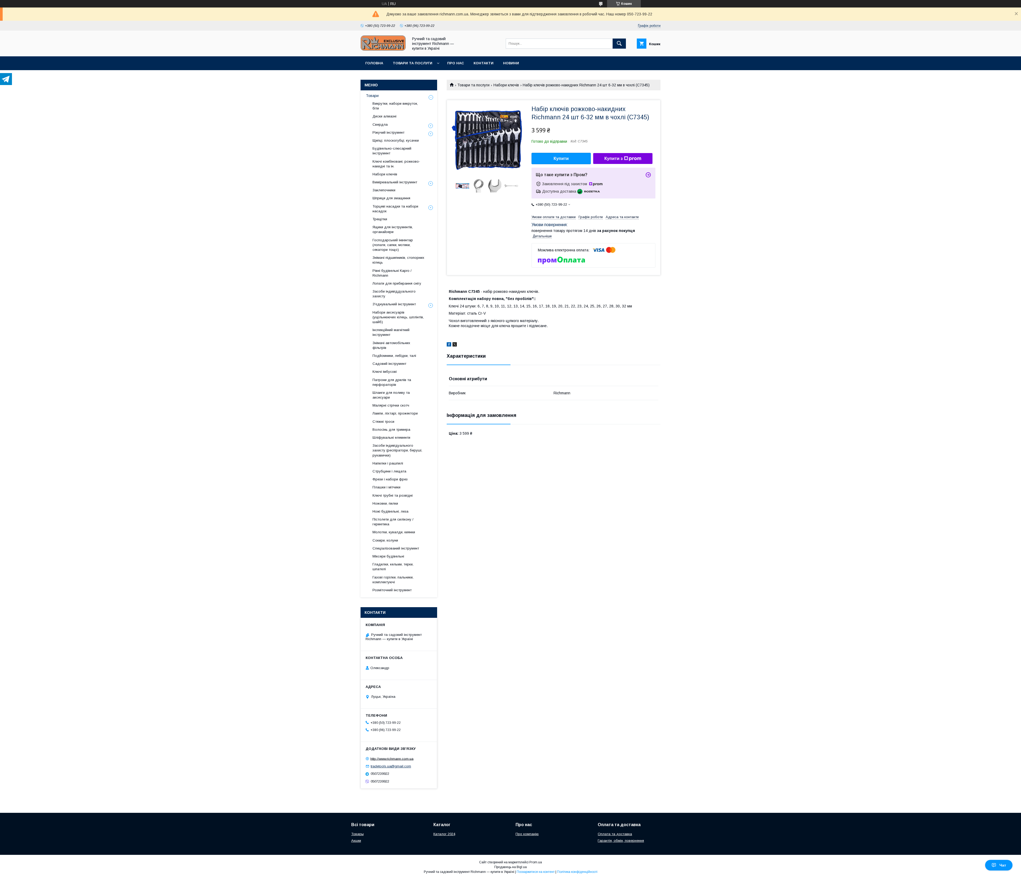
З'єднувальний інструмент (394, 304)
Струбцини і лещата (389, 471)
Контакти (483, 63)
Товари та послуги (412, 63)
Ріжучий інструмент (388, 132)
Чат (1002, 865)
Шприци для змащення (391, 198)
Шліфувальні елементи (391, 438)
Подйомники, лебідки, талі (394, 356)
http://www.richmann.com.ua (391, 758)
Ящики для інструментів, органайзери (393, 229)
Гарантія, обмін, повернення (621, 841)
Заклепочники (384, 190)
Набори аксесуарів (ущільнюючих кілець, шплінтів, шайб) (398, 317)
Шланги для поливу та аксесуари (391, 395)
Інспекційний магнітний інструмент (391, 332)
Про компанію (527, 834)
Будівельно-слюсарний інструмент (392, 150)
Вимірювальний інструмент (395, 182)
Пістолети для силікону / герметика (393, 521)
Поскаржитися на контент (536, 872)
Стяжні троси (383, 422)
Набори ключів (506, 85)
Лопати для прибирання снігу (397, 283)
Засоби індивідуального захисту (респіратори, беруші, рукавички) (397, 450)
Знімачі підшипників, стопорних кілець (398, 260)
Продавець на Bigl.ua (510, 867)
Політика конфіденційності (577, 872)
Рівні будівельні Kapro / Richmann (392, 273)
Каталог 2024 (444, 834)
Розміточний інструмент (392, 590)
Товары (357, 834)
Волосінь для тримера (391, 430)
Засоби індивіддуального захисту (394, 293)
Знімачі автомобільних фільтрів (391, 345)
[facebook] (449, 345)
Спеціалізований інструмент (396, 548)
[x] (455, 345)
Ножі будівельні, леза (390, 511)
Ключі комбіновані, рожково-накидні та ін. (396, 163)
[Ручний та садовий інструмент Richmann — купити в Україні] (383, 49)
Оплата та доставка (615, 834)
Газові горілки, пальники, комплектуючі (393, 579)
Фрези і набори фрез (390, 479)
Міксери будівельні (388, 556)
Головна (374, 63)
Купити (561, 158)
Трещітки (380, 219)
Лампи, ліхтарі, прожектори (395, 413)
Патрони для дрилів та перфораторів (392, 382)
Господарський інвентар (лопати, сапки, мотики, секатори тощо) (393, 245)
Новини (511, 63)
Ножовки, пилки (385, 503)
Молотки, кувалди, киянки (394, 532)
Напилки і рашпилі (388, 463)
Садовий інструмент (389, 364)
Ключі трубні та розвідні (393, 495)
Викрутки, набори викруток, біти (395, 106)
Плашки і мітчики (386, 487)
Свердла (380, 124)
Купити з (613, 158)
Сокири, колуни (385, 540)
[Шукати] (619, 44)
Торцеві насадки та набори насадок (395, 208)
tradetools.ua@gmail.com (391, 766)
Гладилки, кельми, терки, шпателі (393, 566)
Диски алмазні (384, 116)
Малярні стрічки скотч (391, 405)
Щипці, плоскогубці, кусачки (396, 140)
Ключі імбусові (385, 372)
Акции (356, 841)
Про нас (455, 63)
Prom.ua (535, 862)
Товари (372, 96)
